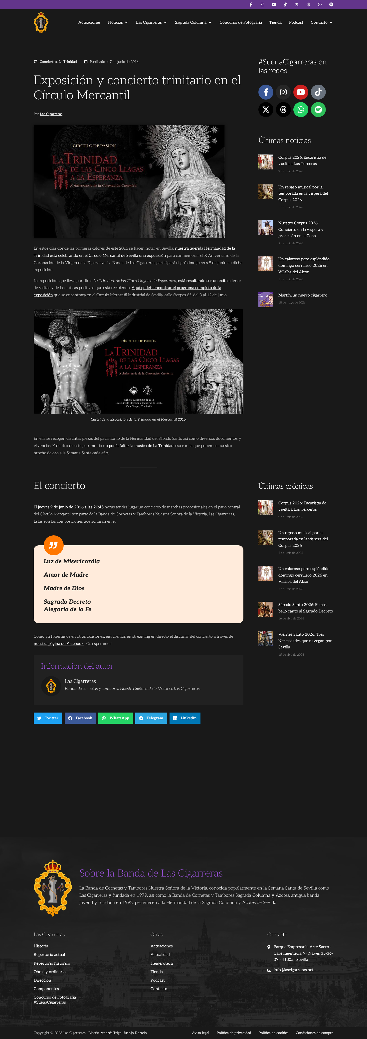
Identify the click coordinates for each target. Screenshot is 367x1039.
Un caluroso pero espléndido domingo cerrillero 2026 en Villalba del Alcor (304, 265)
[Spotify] (331, 4)
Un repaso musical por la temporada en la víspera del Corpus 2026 (303, 193)
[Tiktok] (285, 4)
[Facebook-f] (251, 4)
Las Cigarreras (51, 114)
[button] (118, 22)
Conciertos (48, 62)
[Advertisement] (295, 403)
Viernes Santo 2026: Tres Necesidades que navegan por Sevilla (305, 641)
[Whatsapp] (320, 4)
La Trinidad (68, 62)
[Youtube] (274, 4)
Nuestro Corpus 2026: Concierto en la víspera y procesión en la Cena (301, 229)
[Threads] (308, 4)
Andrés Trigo (111, 1033)
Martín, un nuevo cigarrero (302, 295)
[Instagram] (262, 4)
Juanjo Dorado (135, 1033)
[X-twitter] (297, 4)
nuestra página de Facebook (59, 643)
